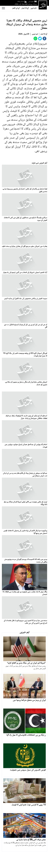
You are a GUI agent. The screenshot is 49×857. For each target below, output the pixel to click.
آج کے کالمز (16, 8)
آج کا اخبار (25, 8)
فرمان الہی (31, 1)
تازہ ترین (33, 8)
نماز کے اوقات (20, 1)
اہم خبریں (35, 34)
